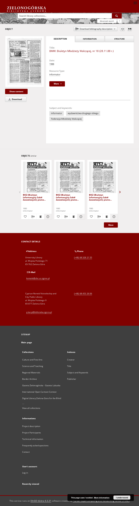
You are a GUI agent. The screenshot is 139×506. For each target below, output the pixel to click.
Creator (71, 359)
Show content (16, 91)
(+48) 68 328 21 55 (83, 257)
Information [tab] (90, 39)
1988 (51, 64)
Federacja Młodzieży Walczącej (66, 118)
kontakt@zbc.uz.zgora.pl (38, 278)
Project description (31, 426)
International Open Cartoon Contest (39, 391)
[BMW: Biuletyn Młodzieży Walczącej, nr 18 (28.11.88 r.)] (24, 61)
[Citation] (129, 29)
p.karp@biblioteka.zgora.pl (39, 312)
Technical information (32, 439)
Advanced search (107, 21)
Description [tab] (60, 39)
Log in (25, 472)
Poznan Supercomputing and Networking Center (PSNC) (101, 500)
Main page (26, 342)
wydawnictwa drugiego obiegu (83, 113)
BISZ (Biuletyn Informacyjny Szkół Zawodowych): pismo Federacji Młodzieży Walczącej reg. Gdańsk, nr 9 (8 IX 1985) (102, 197)
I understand (122, 497)
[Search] (117, 15)
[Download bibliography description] (32, 216)
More (110, 225)
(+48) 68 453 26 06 (83, 293)
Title (69, 366)
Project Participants (31, 432)
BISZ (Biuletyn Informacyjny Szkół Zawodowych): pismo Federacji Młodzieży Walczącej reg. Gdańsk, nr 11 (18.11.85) (35, 197)
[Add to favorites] (122, 29)
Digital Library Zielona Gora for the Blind (41, 398)
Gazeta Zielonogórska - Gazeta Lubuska (41, 385)
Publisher (71, 379)
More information (102, 497)
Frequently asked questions (35, 445)
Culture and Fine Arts (32, 359)
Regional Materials (31, 372)
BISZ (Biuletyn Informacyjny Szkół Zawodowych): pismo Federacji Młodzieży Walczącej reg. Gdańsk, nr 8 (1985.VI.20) (69, 197)
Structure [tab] (119, 39)
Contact (26, 451)
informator (54, 74)
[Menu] (135, 2)
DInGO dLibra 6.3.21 (41, 500)
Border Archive (29, 379)
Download (16, 99)
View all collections (31, 408)
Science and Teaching (32, 366)
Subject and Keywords (77, 372)
